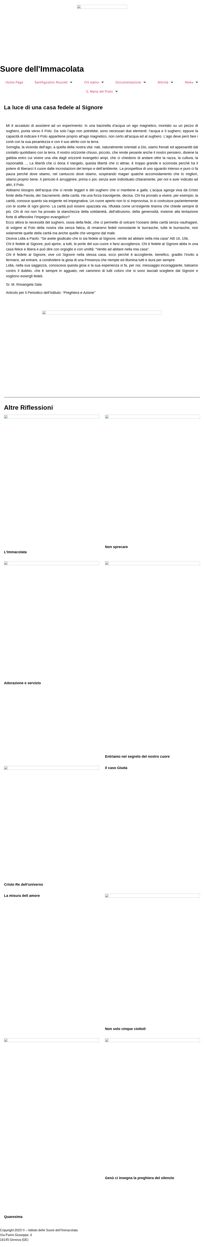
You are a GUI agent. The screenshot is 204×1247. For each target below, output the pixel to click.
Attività (163, 82)
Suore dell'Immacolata (42, 68)
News (189, 82)
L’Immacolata (15, 552)
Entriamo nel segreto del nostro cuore (137, 756)
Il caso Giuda (116, 768)
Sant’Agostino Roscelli (51, 82)
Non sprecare (116, 547)
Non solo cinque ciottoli (125, 1029)
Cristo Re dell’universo (23, 884)
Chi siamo (91, 82)
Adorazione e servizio (22, 683)
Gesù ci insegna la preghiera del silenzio (139, 1178)
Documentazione (128, 82)
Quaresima (13, 1217)
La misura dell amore (22, 896)
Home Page (14, 82)
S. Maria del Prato (99, 91)
